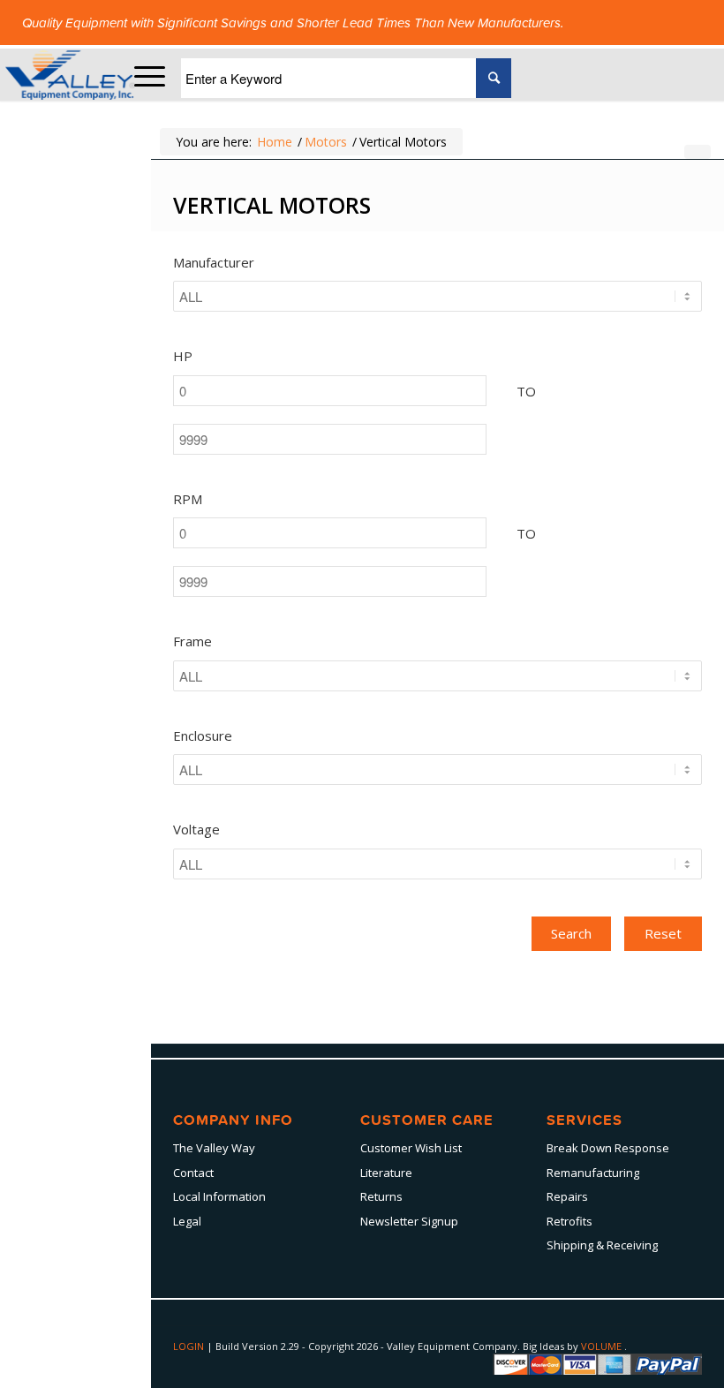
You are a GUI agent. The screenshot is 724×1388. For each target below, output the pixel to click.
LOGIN (190, 1346)
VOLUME (602, 1346)
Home (274, 141)
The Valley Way (214, 1148)
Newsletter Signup (409, 1221)
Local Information (219, 1196)
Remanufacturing (593, 1173)
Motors (326, 141)
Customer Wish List (411, 1148)
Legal (187, 1221)
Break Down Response (608, 1148)
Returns (381, 1196)
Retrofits (569, 1221)
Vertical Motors (272, 205)
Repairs (567, 1196)
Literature (386, 1173)
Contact (193, 1173)
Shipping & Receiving (602, 1245)
